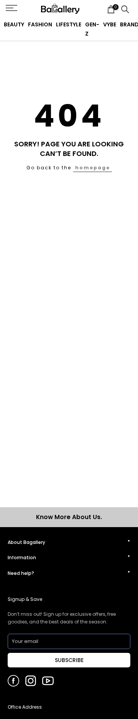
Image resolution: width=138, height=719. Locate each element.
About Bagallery (26, 542)
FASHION (40, 24)
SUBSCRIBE (69, 660)
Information (22, 557)
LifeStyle (68, 24)
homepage (92, 167)
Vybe (109, 24)
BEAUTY (14, 24)
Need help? (21, 573)
